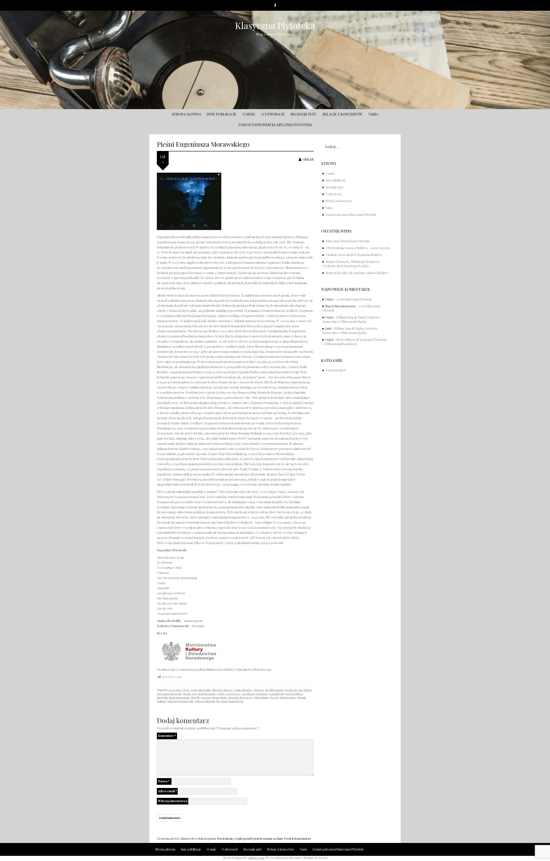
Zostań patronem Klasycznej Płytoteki (275, 124)
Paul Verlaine (261, 697)
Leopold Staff (276, 693)
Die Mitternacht (274, 690)
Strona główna (186, 114)
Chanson (258, 690)
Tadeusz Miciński (204, 701)
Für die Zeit (189, 693)
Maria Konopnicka (179, 697)
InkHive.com (256, 857)
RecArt (274, 697)
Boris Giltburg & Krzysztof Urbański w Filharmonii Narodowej (354, 342)
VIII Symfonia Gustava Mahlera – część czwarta (358, 248)
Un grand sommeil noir (229, 701)
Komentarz (167, 736)
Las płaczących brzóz (254, 693)
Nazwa (164, 781)
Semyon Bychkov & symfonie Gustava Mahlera (357, 273)
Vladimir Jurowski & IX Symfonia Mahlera (354, 255)
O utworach (272, 114)
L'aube (221, 693)
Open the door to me (240, 697)
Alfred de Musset (222, 690)
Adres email (167, 791)
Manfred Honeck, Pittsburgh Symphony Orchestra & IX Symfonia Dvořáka (351, 264)
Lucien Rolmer (294, 693)
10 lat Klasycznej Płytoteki (353, 299)
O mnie (249, 114)
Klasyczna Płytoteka (275, 25)
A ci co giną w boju (178, 690)
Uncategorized (335, 370)
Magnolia (162, 697)
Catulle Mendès (242, 690)
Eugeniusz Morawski (169, 693)
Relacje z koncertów (342, 114)
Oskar (308, 159)
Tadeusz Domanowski (180, 701)
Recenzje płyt (303, 114)
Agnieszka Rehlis (200, 690)
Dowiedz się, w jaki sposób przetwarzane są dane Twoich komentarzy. (264, 839)
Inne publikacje (221, 114)
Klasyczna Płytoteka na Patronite (348, 241)
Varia (373, 114)
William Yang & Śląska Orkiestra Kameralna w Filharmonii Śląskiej (351, 319)
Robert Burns (288, 697)
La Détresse (233, 693)
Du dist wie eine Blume (298, 690)
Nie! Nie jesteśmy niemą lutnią (209, 697)
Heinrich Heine (206, 693)
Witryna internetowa (173, 801)
